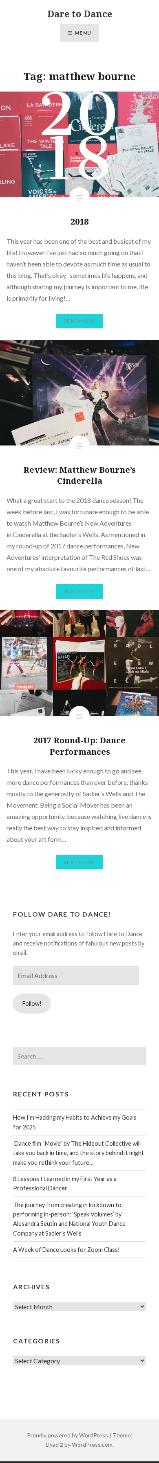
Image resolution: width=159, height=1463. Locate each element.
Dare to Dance (79, 13)
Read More (79, 321)
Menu (83, 33)
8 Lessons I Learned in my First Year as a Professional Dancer (65, 1183)
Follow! (32, 1003)
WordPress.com (92, 1444)
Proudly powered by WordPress (67, 1435)
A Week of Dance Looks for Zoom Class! (66, 1249)
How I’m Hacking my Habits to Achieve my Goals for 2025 (75, 1122)
